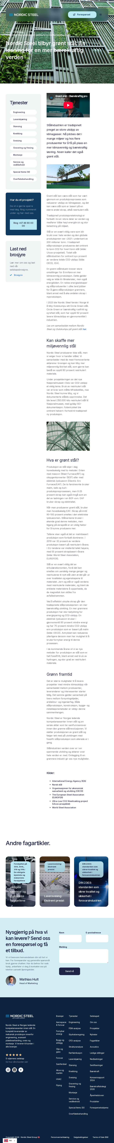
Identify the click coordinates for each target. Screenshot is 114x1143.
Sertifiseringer (96, 1065)
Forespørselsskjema (99, 1107)
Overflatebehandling (78, 1114)
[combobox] (10, 1140)
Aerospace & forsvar (61, 1023)
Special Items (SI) (77, 1107)
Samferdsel (61, 1064)
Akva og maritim (60, 1071)
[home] (38, 14)
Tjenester (73, 1016)
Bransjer (60, 1016)
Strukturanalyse (76, 1047)
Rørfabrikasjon (75, 1053)
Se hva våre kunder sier (17, 1062)
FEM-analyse (75, 1028)
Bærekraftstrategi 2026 (98, 1087)
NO (10, 1141)
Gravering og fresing (75, 1085)
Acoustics (94, 1047)
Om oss (93, 1022)
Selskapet (94, 1016)
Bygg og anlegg (60, 1041)
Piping (59, 1085)
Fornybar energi (60, 1032)
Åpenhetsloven (97, 1095)
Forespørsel (83, 14)
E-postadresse (93, 932)
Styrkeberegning (76, 1034)
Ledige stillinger (97, 1053)
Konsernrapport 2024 (97, 1078)
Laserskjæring (75, 1059)
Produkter (94, 1101)
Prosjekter (94, 1028)
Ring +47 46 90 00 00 (23, 224)
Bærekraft (94, 1071)
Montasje (73, 1092)
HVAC (58, 1079)
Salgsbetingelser (81, 1137)
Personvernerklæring (60, 1137)
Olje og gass (59, 1050)
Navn (61, 932)
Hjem (8, 32)
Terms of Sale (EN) (100, 1137)
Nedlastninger (96, 1059)
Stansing (73, 1065)
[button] (100, 14)
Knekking (73, 1071)
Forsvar (59, 1058)
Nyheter (93, 1034)
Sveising (73, 1077)
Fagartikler (18, 32)
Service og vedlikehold (74, 1100)
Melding (63, 947)
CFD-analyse (75, 1040)
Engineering (74, 1022)
